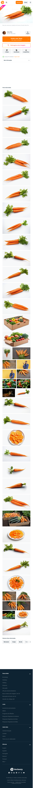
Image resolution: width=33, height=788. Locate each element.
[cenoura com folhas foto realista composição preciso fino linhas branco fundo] (7, 353)
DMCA (4, 771)
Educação (4, 748)
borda (20, 702)
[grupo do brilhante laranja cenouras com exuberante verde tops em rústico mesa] (11, 365)
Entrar (25, 2)
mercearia (6, 702)
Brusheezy (5, 737)
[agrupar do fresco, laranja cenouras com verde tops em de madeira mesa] (9, 376)
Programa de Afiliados (8, 773)
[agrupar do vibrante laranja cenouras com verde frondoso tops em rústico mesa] (9, 405)
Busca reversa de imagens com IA (11, 753)
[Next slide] (26, 702)
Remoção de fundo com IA (9, 756)
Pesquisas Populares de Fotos (10, 779)
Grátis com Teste (16, 39)
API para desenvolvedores (9, 751)
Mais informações (8, 59)
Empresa (4, 745)
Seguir (27, 33)
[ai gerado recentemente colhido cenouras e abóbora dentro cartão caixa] (16, 559)
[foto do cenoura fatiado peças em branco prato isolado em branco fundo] (9, 675)
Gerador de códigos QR (8, 759)
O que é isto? (17, 56)
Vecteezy (4, 740)
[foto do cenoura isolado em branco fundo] (16, 687)
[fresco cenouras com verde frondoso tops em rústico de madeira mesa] (9, 646)
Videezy (4, 743)
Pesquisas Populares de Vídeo (10, 782)
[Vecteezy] (2, 2)
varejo (14, 702)
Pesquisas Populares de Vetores (10, 776)
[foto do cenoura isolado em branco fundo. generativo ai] (16, 112)
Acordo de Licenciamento (8, 768)
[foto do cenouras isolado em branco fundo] (16, 96)
